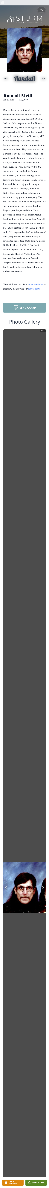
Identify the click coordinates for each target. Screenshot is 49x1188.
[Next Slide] (43, 888)
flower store (34, 288)
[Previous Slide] (6, 888)
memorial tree (36, 284)
